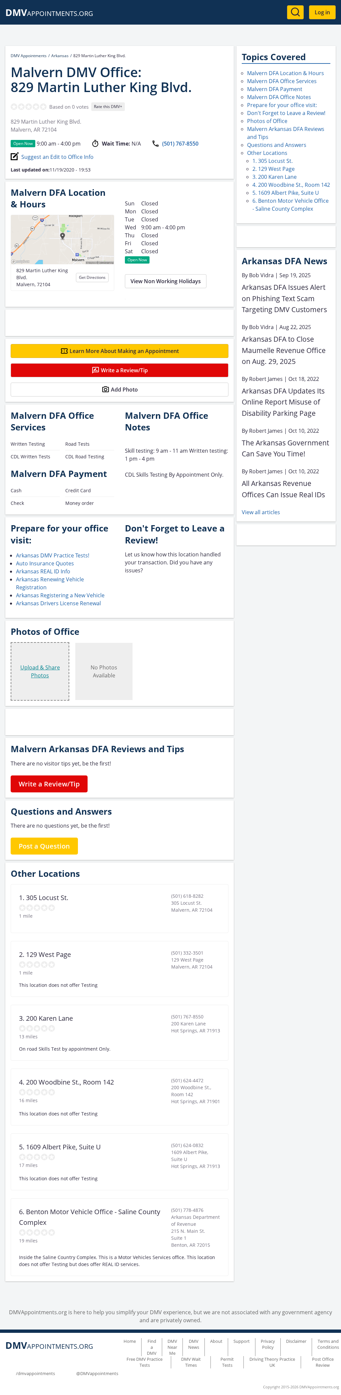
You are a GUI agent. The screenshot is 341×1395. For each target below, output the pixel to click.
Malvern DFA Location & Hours (285, 73)
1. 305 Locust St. (272, 161)
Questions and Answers (276, 145)
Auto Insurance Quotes (45, 563)
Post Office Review (323, 1362)
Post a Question (44, 846)
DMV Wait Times (191, 1362)
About (216, 1341)
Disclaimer (296, 1341)
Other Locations (267, 153)
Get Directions (92, 277)
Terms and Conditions (328, 1344)
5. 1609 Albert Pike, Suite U (285, 192)
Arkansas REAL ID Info (43, 571)
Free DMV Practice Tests (145, 1362)
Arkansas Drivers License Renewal (58, 603)
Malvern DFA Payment (274, 89)
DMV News (193, 1344)
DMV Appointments (29, 55)
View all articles (261, 512)
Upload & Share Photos (40, 671)
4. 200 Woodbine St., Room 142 (291, 184)
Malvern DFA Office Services (282, 81)
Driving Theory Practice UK (272, 1362)
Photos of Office (267, 121)
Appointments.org (49, 13)
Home (130, 1341)
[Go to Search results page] (295, 12)
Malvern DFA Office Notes (279, 97)
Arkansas (60, 55)
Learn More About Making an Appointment (124, 351)
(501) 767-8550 (180, 143)
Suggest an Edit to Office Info (57, 157)
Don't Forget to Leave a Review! (286, 113)
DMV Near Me (172, 1347)
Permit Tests (227, 1362)
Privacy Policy (268, 1344)
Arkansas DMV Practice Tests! (52, 555)
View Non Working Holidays (166, 281)
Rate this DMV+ (108, 106)
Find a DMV (152, 1347)
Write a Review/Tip (124, 370)
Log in (322, 12)
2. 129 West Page (273, 169)
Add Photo (124, 389)
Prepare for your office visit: (282, 105)
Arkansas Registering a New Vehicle (60, 595)
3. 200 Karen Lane (274, 176)
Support (241, 1341)
